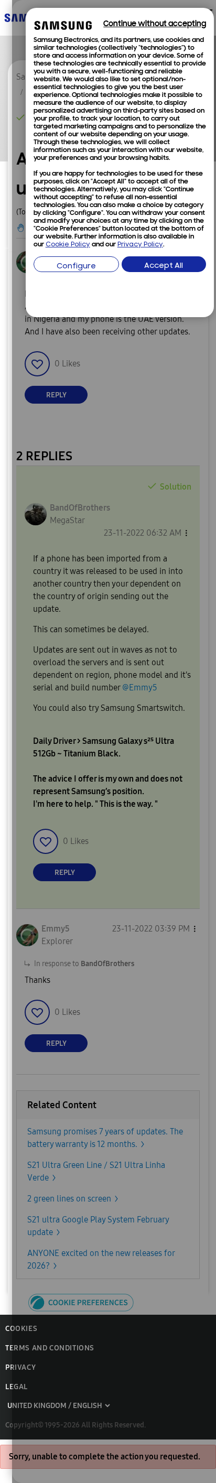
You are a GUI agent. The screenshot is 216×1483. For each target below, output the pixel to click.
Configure (76, 266)
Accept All (163, 266)
